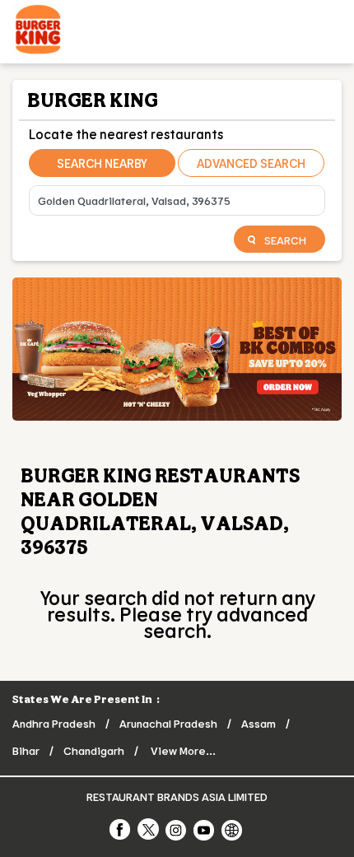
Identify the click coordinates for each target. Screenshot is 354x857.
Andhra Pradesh (53, 723)
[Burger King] (37, 31)
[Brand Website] (233, 829)
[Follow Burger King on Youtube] (205, 829)
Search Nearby (102, 163)
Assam (258, 723)
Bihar (26, 750)
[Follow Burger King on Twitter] (149, 829)
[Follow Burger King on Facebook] (121, 829)
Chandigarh (93, 750)
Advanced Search (251, 163)
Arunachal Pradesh (168, 723)
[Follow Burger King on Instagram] (177, 829)
